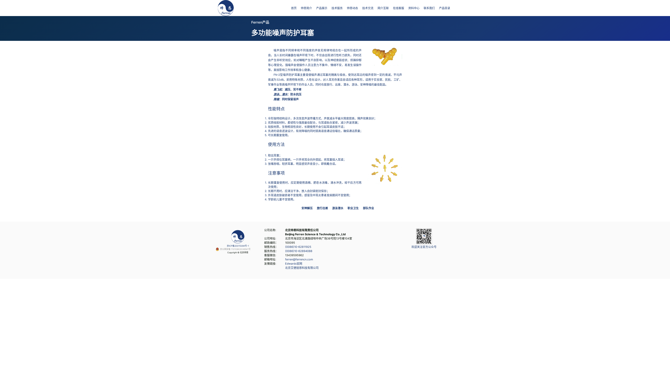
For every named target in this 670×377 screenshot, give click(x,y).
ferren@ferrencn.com (299, 259)
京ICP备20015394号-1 (238, 246)
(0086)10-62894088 (298, 251)
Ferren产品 (260, 22)
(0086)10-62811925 (298, 247)
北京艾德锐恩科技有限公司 (302, 267)
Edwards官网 (293, 263)
